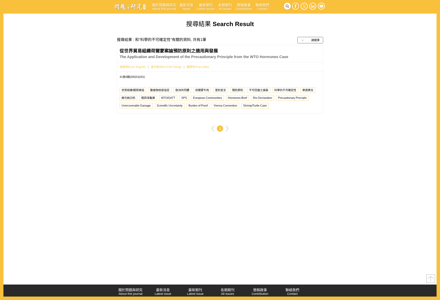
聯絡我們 (262, 7)
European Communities (207, 97)
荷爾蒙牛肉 (202, 90)
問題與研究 (130, 6)
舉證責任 (307, 90)
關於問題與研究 (164, 7)
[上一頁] (213, 128)
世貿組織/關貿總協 (133, 90)
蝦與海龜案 (148, 97)
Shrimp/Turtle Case (255, 105)
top (430, 279)
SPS (184, 97)
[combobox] (310, 40)
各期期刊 (225, 7)
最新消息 (186, 7)
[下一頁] (227, 128)
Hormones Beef (237, 97)
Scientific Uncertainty (170, 105)
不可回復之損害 (258, 90)
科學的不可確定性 (285, 90)
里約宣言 (220, 90)
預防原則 (237, 90)
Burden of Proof (198, 105)
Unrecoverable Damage (136, 105)
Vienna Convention (225, 105)
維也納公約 (128, 97)
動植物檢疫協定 (159, 90)
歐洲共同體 (182, 90)
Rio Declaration (262, 97)
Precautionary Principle (292, 97)
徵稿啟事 (243, 7)
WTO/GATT (168, 97)
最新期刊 (206, 7)
